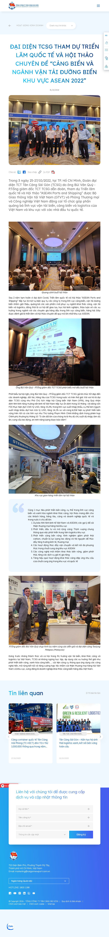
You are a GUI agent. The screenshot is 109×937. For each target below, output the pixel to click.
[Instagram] (19, 893)
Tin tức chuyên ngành (73, 734)
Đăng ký (81, 834)
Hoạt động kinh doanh (26, 734)
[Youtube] (15, 893)
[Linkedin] (24, 893)
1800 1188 (25, 887)
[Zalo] (19, 172)
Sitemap (51, 904)
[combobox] (61, 25)
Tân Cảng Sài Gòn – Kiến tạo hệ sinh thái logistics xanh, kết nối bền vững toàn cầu (78, 743)
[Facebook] (24, 172)
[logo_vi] (24, 6)
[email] (33, 893)
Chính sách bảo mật (17, 904)
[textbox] (61, 25)
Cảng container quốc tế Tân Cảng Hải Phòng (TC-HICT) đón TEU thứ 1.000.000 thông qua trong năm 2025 (29, 743)
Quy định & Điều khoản (71, 901)
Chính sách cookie (36, 904)
